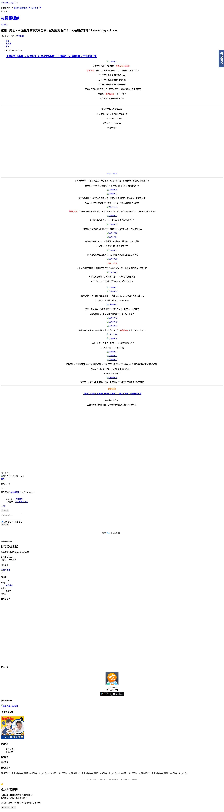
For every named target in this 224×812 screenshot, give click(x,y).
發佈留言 (5, 524)
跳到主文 (4, 25)
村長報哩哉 (10, 18)
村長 (3, 479)
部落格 (8, 44)
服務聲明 (134, 779)
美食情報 (20, 36)
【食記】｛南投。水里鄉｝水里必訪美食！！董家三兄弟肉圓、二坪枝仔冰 (51, 56)
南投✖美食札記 (21, 502)
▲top (3, 506)
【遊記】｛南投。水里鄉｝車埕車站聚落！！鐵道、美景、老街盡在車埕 (112, 394)
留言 (19, 492)
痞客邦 (14, 492)
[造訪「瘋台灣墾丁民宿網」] (9, 706)
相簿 (7, 41)
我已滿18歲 (6, 807)
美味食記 (19, 499)
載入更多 (5, 510)
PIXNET (94, 779)
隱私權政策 (125, 779)
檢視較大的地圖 (112, 173)
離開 (13, 807)
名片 (7, 46)
